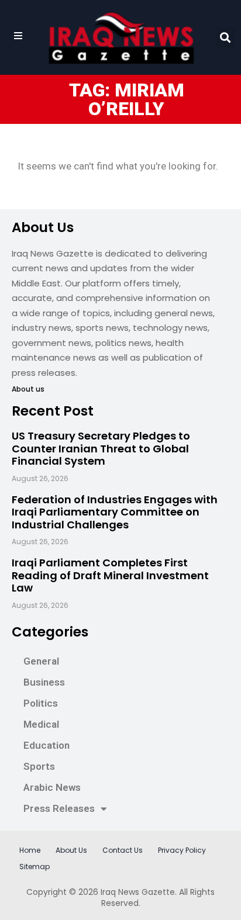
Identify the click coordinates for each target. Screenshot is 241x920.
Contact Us (122, 850)
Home (29, 850)
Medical (41, 724)
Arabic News (52, 787)
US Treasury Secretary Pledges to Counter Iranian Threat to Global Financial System (101, 448)
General (41, 661)
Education (46, 745)
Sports (39, 766)
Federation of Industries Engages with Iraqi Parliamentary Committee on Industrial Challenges (115, 512)
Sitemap (34, 866)
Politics (40, 703)
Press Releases (59, 808)
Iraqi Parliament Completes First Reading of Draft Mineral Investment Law (110, 575)
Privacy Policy (182, 850)
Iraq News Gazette (138, 892)
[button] (225, 37)
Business (44, 682)
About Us (71, 850)
